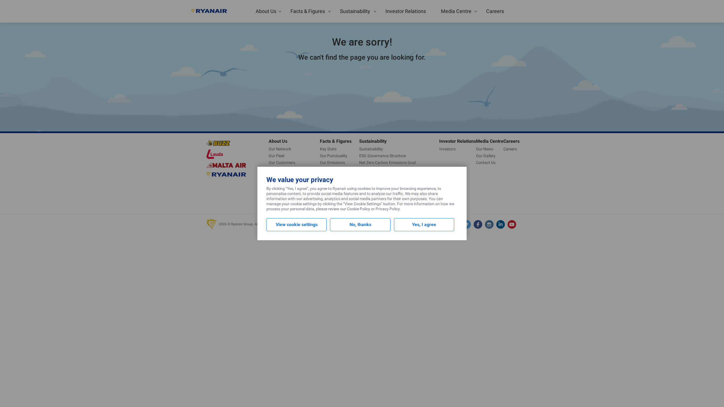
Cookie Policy (358, 209)
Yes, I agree (424, 224)
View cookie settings (297, 224)
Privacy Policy (388, 209)
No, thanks (360, 224)
